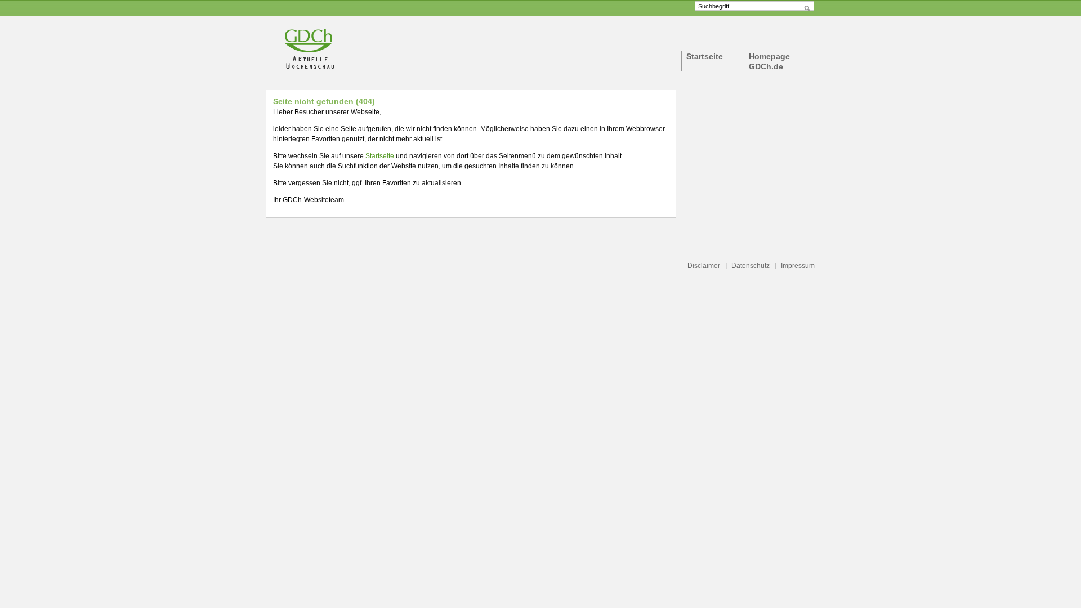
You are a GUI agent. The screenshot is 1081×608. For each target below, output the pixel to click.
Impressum (798, 266)
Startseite (704, 56)
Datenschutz (750, 266)
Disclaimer (703, 266)
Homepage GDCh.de (769, 61)
